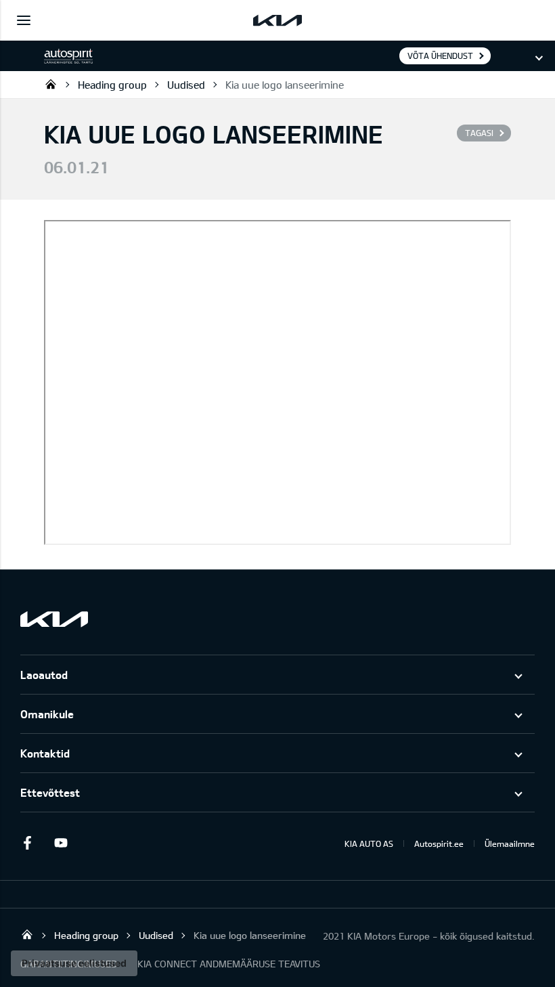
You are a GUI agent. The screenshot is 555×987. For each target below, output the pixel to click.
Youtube (61, 843)
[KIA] (277, 20)
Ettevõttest (50, 792)
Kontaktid (45, 753)
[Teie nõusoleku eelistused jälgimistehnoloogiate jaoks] (74, 963)
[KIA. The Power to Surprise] (54, 619)
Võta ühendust (440, 55)
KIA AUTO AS (369, 843)
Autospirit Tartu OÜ (51, 84)
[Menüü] (23, 20)
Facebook (27, 843)
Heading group (112, 85)
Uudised (186, 85)
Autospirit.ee (439, 843)
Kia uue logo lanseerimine (284, 85)
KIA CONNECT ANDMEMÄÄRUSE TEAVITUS (228, 963)
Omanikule (47, 713)
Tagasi (479, 132)
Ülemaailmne (510, 843)
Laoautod (44, 674)
